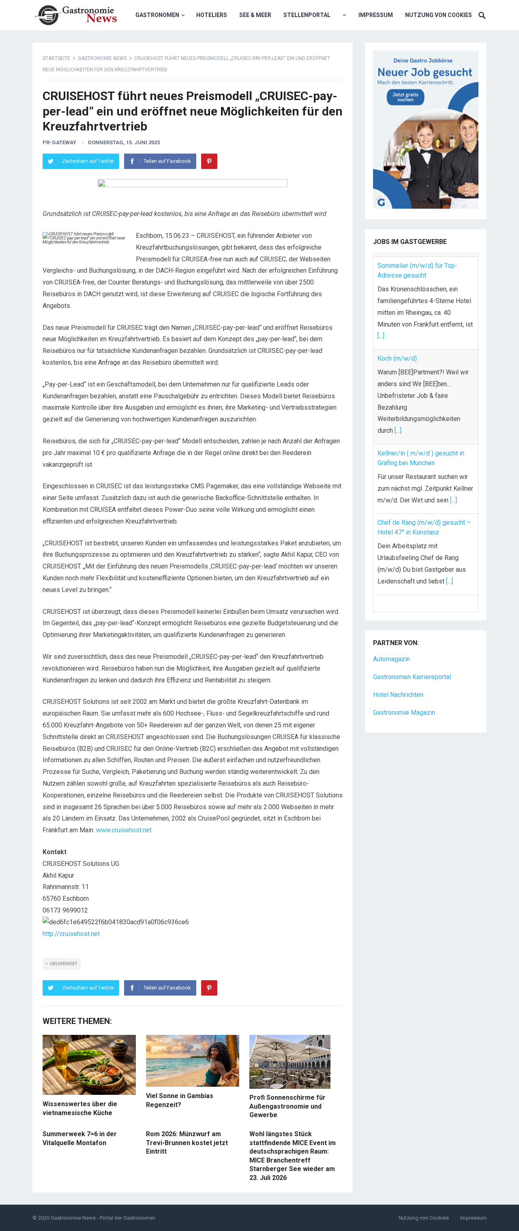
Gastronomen (157, 15)
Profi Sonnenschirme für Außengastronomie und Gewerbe (287, 1106)
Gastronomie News (102, 58)
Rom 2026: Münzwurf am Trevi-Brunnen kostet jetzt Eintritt (187, 1142)
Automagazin (391, 638)
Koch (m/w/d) (397, 355)
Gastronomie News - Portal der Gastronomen (103, 1218)
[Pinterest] (209, 161)
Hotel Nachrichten (398, 673)
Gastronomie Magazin (404, 691)
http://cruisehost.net (71, 934)
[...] (380, 332)
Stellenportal (306, 15)
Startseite (56, 58)
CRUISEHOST (63, 963)
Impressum (375, 15)
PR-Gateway (59, 142)
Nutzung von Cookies (438, 15)
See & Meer (255, 15)
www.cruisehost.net (124, 830)
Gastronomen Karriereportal (412, 655)
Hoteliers (211, 15)
